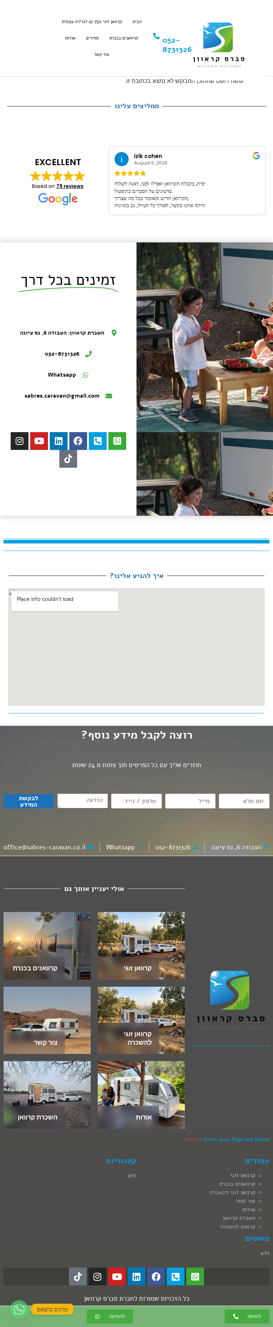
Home (191, 1139)
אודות (70, 38)
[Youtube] (39, 441)
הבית (137, 22)
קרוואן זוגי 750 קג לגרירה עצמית (92, 22)
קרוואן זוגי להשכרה (232, 1192)
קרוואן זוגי (138, 968)
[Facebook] (78, 441)
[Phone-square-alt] (98, 441)
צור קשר (101, 54)
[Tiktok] (68, 459)
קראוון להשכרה (237, 1227)
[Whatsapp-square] (117, 441)
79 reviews (70, 186)
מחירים (92, 38)
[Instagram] (19, 441)
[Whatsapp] (19, 1309)
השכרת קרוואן (38, 1117)
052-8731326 (177, 45)
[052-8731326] (156, 36)
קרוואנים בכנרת (123, 38)
